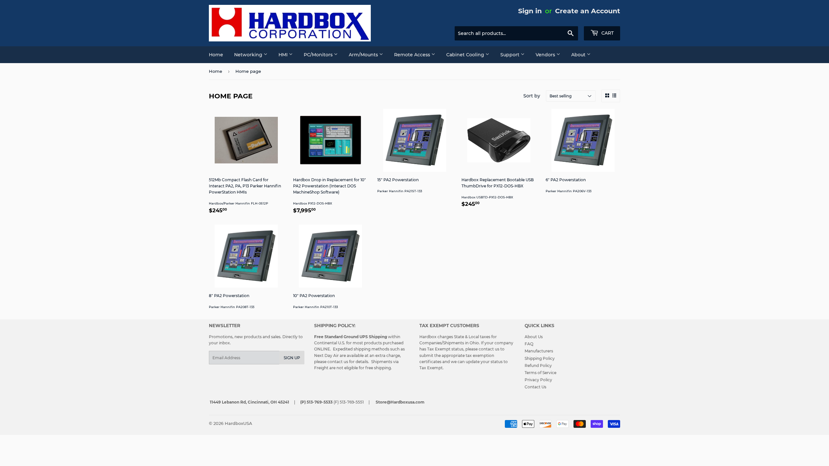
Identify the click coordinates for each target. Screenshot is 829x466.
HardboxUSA (238, 423)
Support (510, 55)
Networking (249, 55)
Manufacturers (539, 351)
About (579, 55)
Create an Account (587, 11)
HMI (283, 55)
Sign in (530, 11)
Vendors (546, 55)
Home (216, 55)
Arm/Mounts (364, 55)
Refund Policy (538, 365)
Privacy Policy (538, 379)
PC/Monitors (319, 55)
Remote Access (412, 55)
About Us (534, 336)
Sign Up (292, 357)
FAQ (529, 343)
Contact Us (535, 386)
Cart (607, 33)
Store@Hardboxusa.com (400, 402)
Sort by (531, 96)
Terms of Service (540, 372)
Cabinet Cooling (465, 55)
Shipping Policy (540, 358)
